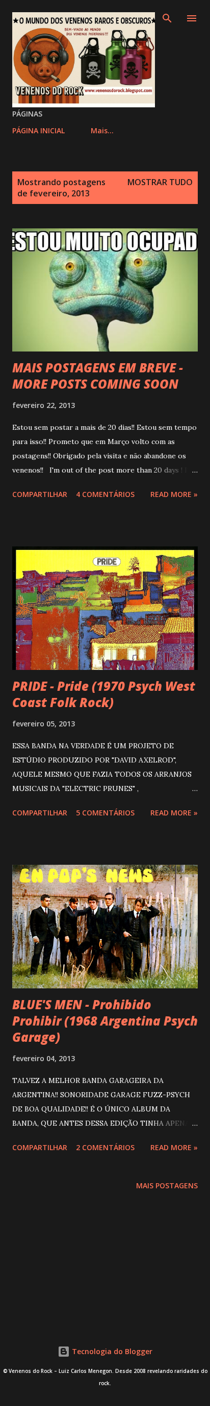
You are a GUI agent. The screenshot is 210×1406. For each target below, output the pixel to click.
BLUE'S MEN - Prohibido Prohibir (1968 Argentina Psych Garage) (105, 1020)
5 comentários (105, 812)
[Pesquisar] (167, 18)
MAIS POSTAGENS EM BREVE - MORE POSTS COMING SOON (97, 375)
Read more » (174, 494)
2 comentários (105, 1147)
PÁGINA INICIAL (38, 130)
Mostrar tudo (160, 182)
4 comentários (105, 494)
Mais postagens (167, 1185)
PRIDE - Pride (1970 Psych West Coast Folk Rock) (103, 694)
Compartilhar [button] (39, 494)
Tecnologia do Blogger (111, 1351)
